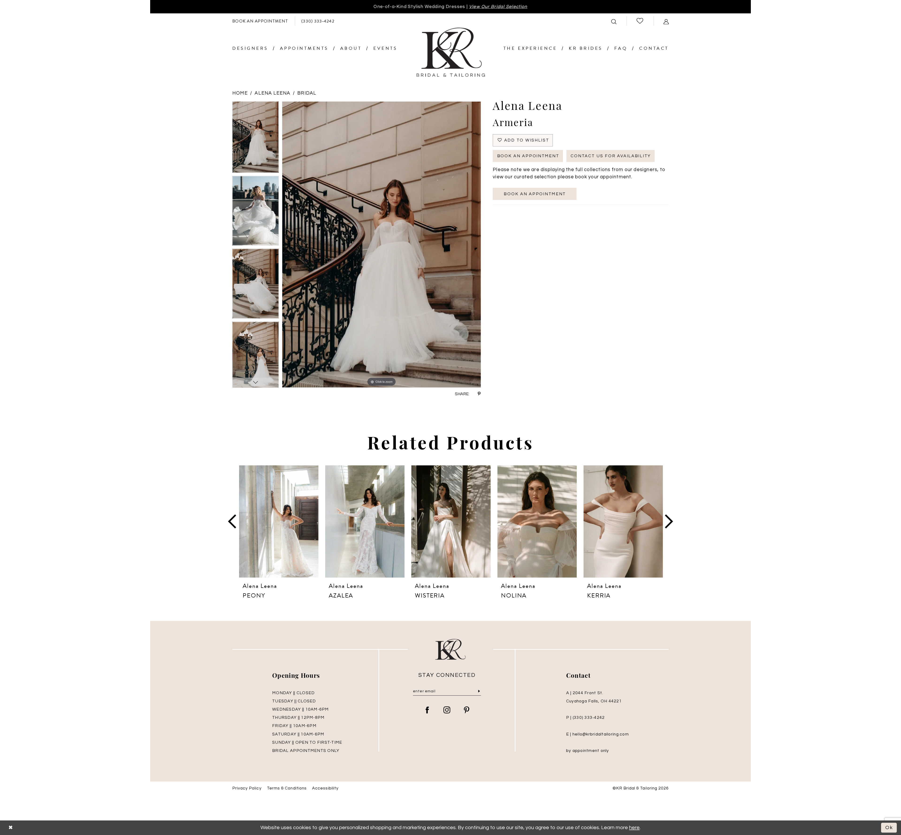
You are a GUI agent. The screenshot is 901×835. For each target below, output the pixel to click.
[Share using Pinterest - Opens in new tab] (479, 394)
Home (240, 93)
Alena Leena (272, 93)
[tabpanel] (255, 138)
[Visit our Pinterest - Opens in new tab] (466, 710)
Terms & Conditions (287, 788)
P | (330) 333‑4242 (585, 718)
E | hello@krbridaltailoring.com (597, 734)
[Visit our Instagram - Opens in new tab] (447, 710)
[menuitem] (259, 21)
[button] (666, 21)
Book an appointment (535, 194)
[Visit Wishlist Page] (639, 21)
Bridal (306, 93)
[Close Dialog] (10, 828)
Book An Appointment (528, 156)
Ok (889, 827)
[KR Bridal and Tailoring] (450, 53)
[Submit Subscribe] (479, 691)
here (634, 827)
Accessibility (325, 788)
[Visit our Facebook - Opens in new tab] (427, 710)
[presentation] (278, 521)
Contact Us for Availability (611, 156)
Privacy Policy (247, 788)
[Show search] (614, 21)
